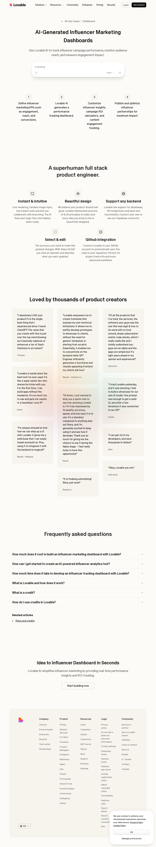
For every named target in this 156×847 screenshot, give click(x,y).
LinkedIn (130, 769)
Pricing (99, 4)
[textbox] (78, 67)
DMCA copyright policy (109, 788)
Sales (62, 764)
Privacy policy (109, 726)
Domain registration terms (109, 777)
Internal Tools (66, 783)
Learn (88, 724)
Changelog (68, 798)
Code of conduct (129, 744)
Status (68, 803)
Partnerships (45, 749)
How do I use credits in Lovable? (34, 602)
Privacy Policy (136, 822)
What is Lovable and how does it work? (38, 583)
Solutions (39, 4)
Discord (130, 749)
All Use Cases (72, 21)
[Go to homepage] (18, 5)
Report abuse (109, 810)
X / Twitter (130, 759)
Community (72, 4)
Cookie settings (108, 746)
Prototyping (65, 778)
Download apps (67, 788)
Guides (83, 734)
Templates (85, 729)
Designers (64, 754)
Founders (64, 742)
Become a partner (126, 726)
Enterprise (87, 4)
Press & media (46, 729)
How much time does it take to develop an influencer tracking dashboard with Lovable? (70, 573)
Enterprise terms (109, 753)
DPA (109, 826)
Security (111, 4)
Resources (55, 4)
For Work (64, 737)
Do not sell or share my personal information (107, 737)
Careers (43, 724)
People (63, 774)
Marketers (64, 759)
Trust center (47, 744)
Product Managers (64, 748)
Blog (82, 753)
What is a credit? (23, 593)
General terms (109, 760)
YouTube (130, 764)
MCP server (85, 744)
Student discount (64, 731)
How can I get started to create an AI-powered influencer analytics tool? (61, 564)
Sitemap (84, 768)
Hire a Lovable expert (128, 734)
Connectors (85, 739)
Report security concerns (109, 818)
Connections (68, 793)
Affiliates (126, 739)
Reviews (84, 763)
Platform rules (109, 802)
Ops (62, 769)
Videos (83, 749)
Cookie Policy (119, 825)
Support (84, 758)
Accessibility (109, 795)
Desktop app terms (109, 768)
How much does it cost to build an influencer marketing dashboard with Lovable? (66, 554)
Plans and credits (25, 620)
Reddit (130, 754)
